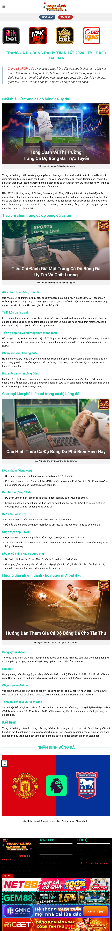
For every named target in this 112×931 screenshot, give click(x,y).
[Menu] (4, 6)
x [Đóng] (7, 876)
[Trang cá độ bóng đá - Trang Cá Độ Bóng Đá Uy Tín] (56, 6)
